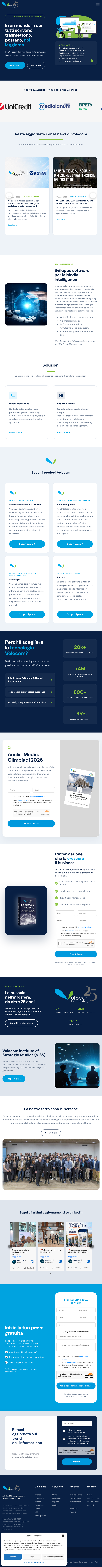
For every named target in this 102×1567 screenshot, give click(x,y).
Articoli (73, 197)
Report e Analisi (55, 1503)
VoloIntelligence (75, 1503)
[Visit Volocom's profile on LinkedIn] (14, 1262)
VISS (36, 1512)
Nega (32, 1557)
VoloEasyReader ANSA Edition (76, 1496)
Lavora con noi (93, 1498)
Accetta (13, 1557)
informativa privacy (84, 927)
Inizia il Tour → (15, 65)
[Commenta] (17, 1268)
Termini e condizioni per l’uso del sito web (70, 1562)
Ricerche (82, 197)
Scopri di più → (15, 432)
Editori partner (40, 1515)
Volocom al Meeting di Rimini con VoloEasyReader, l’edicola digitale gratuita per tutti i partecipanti (23, 203)
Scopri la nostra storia (21, 1023)
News (89, 1495)
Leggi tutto (12, 225)
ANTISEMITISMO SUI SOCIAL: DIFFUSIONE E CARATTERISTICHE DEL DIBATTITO (74, 202)
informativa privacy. (37, 796)
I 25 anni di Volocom (39, 1500)
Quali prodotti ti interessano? (76, 1332)
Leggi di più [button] (16, 1257)
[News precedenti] (9, 195)
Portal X (73, 1512)
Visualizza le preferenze (53, 1557)
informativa (22, 800)
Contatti (90, 1505)
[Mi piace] (13, 1268)
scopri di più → (63, 432)
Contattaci (36, 65)
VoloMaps (73, 1509)
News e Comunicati (31, 197)
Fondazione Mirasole (39, 1507)
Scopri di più (51, 1133)
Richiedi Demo (93, 1502)
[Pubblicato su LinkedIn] (32, 1261)
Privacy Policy (39, 1563)
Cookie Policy (28, 1563)
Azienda (38, 1495)
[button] (63, 1536)
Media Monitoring (56, 1496)
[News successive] (93, 195)
